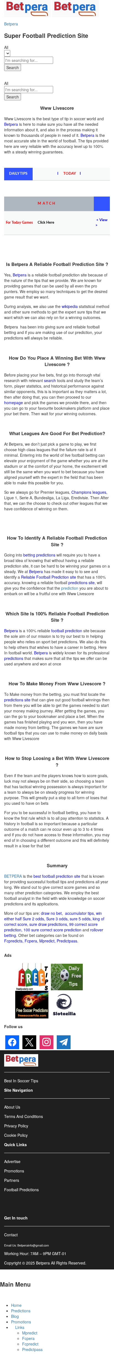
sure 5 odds (80, 918)
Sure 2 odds (33, 918)
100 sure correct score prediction (52, 929)
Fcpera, (32, 941)
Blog (15, 1316)
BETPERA (13, 876)
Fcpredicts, (14, 941)
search (50, 380)
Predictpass (32, 1349)
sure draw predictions (48, 924)
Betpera (11, 24)
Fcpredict (30, 1344)
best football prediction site (56, 876)
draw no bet (51, 913)
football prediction (66, 630)
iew (104, 220)
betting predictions (39, 555)
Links (19, 1327)
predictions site (81, 582)
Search (12, 67)
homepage (13, 402)
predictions (13, 658)
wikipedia (70, 306)
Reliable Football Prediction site (48, 577)
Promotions (21, 1321)
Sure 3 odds (57, 918)
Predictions (20, 1310)
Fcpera (28, 1338)
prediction (69, 588)
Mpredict (47, 941)
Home (16, 1305)
